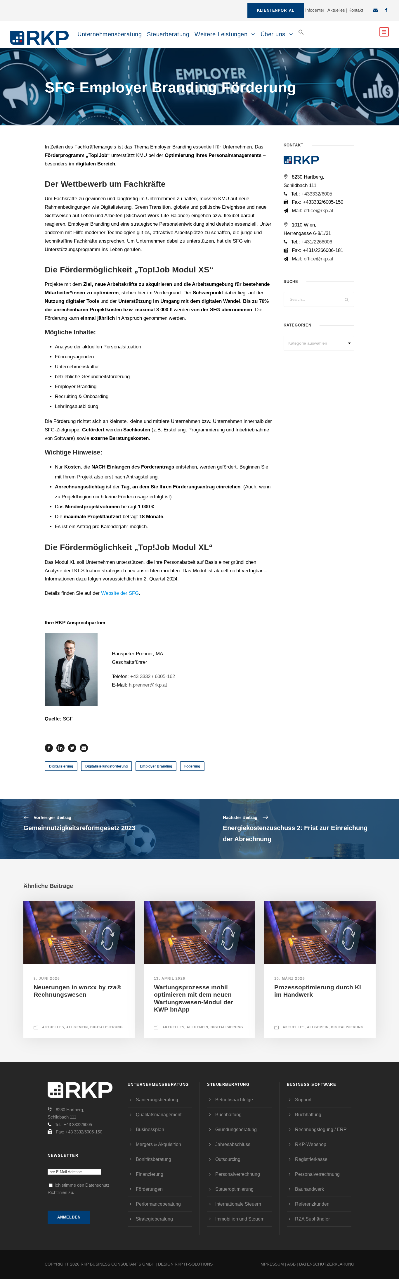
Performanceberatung (158, 1204)
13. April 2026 (169, 978)
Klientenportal (275, 10)
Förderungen (149, 1189)
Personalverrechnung (237, 1174)
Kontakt (355, 10)
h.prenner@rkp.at (148, 685)
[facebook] (386, 10)
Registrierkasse (311, 1159)
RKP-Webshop (310, 1144)
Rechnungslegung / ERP (321, 1129)
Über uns (273, 34)
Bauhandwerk (309, 1189)
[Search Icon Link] (301, 37)
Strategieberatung (154, 1218)
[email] (375, 10)
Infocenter (314, 10)
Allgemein (77, 1027)
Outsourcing (227, 1159)
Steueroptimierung (234, 1189)
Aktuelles (336, 10)
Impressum (271, 1264)
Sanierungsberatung (157, 1099)
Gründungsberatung (236, 1129)
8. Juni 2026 (47, 978)
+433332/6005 (316, 194)
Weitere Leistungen (221, 34)
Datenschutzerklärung (326, 1264)
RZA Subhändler (312, 1218)
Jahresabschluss (232, 1144)
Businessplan (150, 1129)
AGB (291, 1264)
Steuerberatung (168, 34)
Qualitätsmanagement (158, 1114)
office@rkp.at (317, 210)
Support (303, 1099)
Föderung (192, 766)
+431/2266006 (316, 242)
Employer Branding (156, 766)
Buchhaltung (228, 1114)
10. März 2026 (289, 978)
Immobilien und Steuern (240, 1218)
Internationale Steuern (238, 1204)
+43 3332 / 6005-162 (152, 676)
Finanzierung (149, 1174)
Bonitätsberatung (153, 1159)
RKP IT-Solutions (194, 1264)
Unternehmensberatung (109, 34)
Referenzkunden (312, 1204)
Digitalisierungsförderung (106, 766)
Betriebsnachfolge (234, 1099)
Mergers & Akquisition (158, 1144)
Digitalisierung (61, 766)
